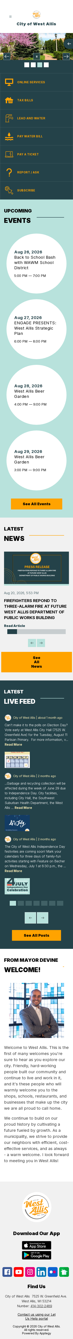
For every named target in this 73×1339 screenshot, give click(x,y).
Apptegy (45, 1333)
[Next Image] (66, 56)
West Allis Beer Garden (29, 394)
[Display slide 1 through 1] (12, 631)
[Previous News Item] (32, 643)
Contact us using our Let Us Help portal (37, 1316)
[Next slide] (42, 918)
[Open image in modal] (17, 760)
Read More (13, 744)
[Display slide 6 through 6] (61, 631)
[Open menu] (10, 16)
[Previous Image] (6, 56)
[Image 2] (33, 64)
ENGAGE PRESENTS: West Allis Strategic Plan (35, 328)
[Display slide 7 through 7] (60, 903)
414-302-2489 (41, 1306)
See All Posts (36, 935)
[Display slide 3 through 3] (31, 631)
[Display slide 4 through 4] (41, 631)
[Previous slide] (30, 918)
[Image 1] (26, 64)
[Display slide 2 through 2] (22, 631)
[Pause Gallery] (36, 56)
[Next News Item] (41, 643)
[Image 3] (39, 64)
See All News (36, 662)
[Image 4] (46, 64)
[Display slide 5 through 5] (51, 631)
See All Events (36, 504)
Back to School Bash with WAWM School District (35, 262)
